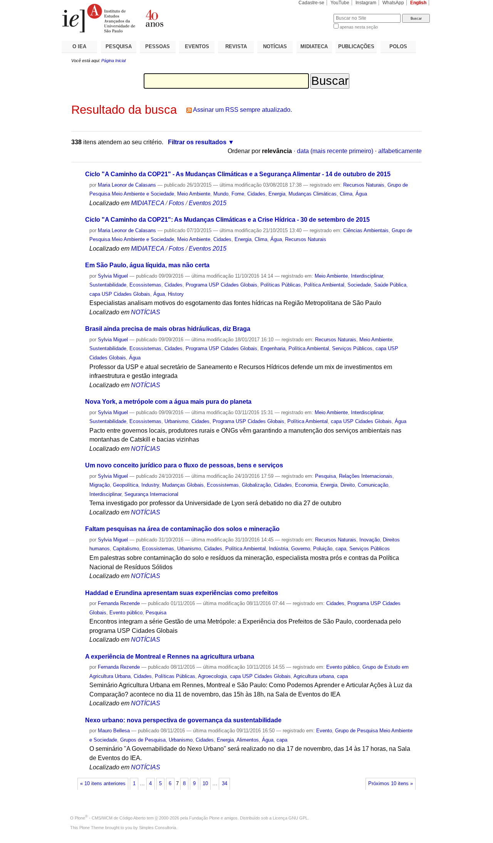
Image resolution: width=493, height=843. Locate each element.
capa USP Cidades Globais (119, 294)
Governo (300, 548)
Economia (306, 485)
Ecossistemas (145, 285)
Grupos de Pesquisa (143, 740)
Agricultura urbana (313, 676)
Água (361, 194)
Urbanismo (176, 421)
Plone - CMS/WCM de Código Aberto (110, 818)
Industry (150, 485)
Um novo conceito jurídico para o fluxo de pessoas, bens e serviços (184, 465)
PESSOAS (157, 46)
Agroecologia (212, 676)
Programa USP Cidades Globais (221, 285)
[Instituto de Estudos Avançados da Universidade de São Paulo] (154, 18)
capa (340, 548)
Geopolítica (125, 485)
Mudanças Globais (183, 485)
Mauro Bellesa (114, 730)
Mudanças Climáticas (312, 194)
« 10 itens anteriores (103, 783)
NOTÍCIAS (275, 46)
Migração (99, 485)
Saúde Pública (390, 285)
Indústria (278, 548)
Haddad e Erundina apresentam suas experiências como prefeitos (181, 593)
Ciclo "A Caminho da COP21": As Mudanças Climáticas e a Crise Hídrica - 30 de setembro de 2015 (227, 219)
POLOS (398, 46)
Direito (347, 485)
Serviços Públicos (352, 348)
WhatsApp (393, 2)
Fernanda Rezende (119, 603)
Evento (324, 730)
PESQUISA (119, 46)
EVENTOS (197, 46)
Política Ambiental (324, 285)
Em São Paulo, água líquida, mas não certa (147, 265)
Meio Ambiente (193, 194)
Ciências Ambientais (366, 230)
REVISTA (236, 46)
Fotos (176, 203)
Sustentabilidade (107, 285)
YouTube (339, 2)
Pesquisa (325, 476)
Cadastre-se (311, 2)
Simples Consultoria (157, 827)
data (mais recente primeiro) (335, 151)
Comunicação (373, 485)
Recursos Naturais (363, 185)
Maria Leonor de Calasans (127, 185)
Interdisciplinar (367, 276)
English (418, 2)
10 (205, 783)
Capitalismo (126, 548)
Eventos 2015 (207, 203)
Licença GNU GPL (290, 818)
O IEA (79, 46)
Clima (346, 194)
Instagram (365, 2)
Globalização (256, 485)
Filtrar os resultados (197, 142)
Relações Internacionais (365, 476)
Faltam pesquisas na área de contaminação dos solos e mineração (182, 529)
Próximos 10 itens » (390, 783)
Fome (237, 194)
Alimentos (247, 740)
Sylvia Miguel (113, 276)
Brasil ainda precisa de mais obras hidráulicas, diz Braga (167, 328)
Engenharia (272, 348)
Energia (276, 194)
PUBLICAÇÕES (356, 46)
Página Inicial (113, 60)
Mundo (220, 194)
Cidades (256, 194)
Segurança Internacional (151, 494)
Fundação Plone (204, 818)
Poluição (322, 548)
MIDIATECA (314, 46)
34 (224, 783)
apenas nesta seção (359, 27)
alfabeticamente (400, 151)
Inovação (369, 540)
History (176, 294)
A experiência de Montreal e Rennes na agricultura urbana (169, 656)
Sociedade (359, 285)
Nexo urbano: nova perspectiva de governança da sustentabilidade (183, 720)
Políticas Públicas (280, 285)
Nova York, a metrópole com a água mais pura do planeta (168, 401)
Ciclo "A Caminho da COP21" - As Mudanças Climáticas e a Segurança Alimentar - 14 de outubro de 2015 (238, 174)
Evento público (126, 612)
